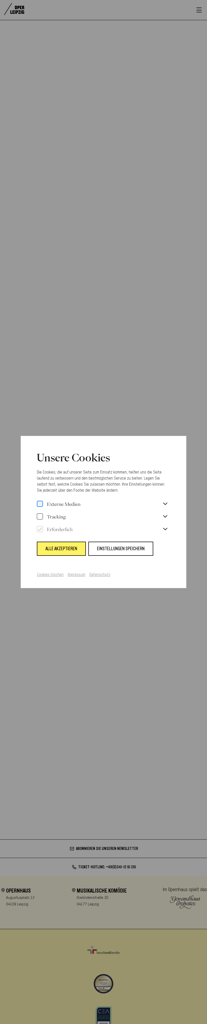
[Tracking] (40, 516)
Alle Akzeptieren (61, 548)
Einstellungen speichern (121, 548)
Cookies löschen (50, 575)
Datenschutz (99, 575)
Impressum (76, 575)
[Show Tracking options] (165, 517)
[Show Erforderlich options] (165, 529)
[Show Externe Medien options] (165, 504)
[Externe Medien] (40, 504)
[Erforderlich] (40, 529)
